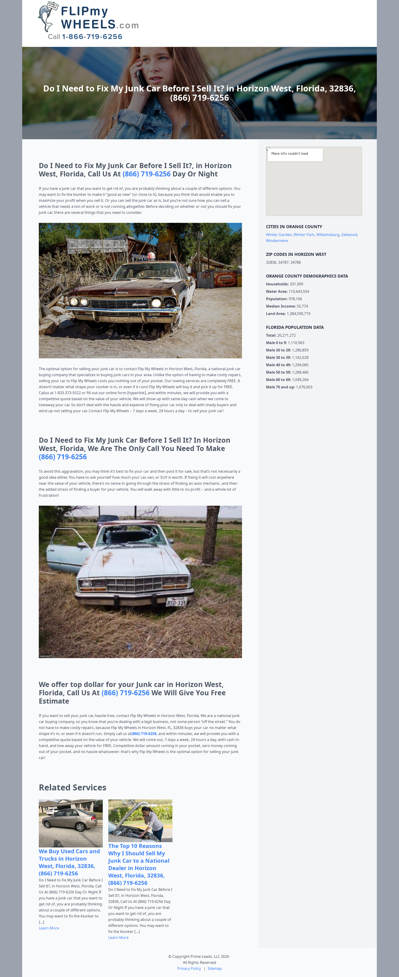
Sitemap (215, 968)
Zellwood (349, 234)
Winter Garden (279, 234)
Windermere (277, 240)
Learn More (49, 928)
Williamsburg (327, 234)
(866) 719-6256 (147, 173)
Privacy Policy (189, 968)
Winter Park (304, 234)
